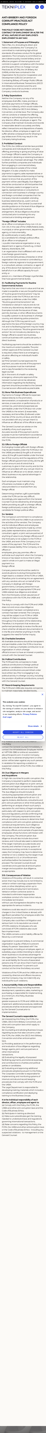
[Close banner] (42, 694)
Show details (33, 726)
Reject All (23, 737)
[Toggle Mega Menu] (42, 7)
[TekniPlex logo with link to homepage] (13, 7)
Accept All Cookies (23, 732)
